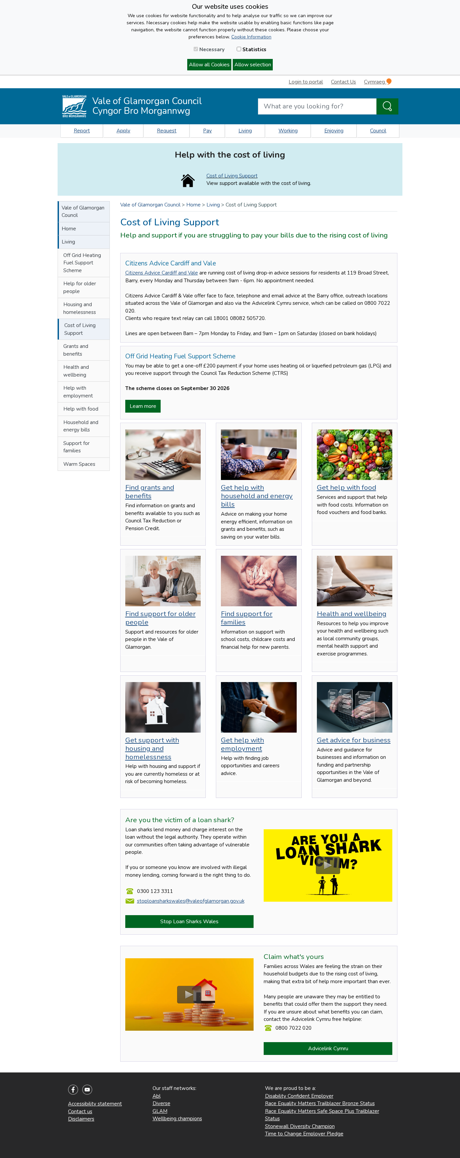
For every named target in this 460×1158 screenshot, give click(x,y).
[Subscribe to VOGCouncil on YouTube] (87, 1089)
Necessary (211, 49)
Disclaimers (81, 1119)
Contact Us (343, 81)
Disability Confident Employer (299, 1096)
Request (166, 130)
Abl (157, 1096)
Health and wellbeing (76, 371)
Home (69, 228)
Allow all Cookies (209, 64)
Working (288, 130)
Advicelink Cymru (328, 1048)
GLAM (160, 1111)
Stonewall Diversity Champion (300, 1126)
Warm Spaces (79, 464)
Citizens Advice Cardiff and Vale (161, 272)
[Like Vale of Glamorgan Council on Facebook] (73, 1089)
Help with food (80, 409)
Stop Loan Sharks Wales (189, 921)
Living (245, 130)
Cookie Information (251, 37)
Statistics (253, 49)
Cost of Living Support (232, 175)
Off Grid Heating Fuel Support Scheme (82, 263)
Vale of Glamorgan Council (83, 211)
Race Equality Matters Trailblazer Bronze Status (320, 1103)
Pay (207, 130)
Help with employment (78, 392)
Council (378, 130)
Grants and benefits (75, 350)
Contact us (80, 1111)
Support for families (76, 447)
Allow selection (252, 64)
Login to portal (306, 81)
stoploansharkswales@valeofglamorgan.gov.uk (190, 901)
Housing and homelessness (79, 308)
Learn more (143, 406)
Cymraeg (375, 81)
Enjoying (333, 130)
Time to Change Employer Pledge (304, 1133)
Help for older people (79, 287)
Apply (123, 130)
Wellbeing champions (177, 1118)
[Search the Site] (387, 106)
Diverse (161, 1103)
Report (82, 130)
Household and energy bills (80, 426)
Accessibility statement (95, 1103)
